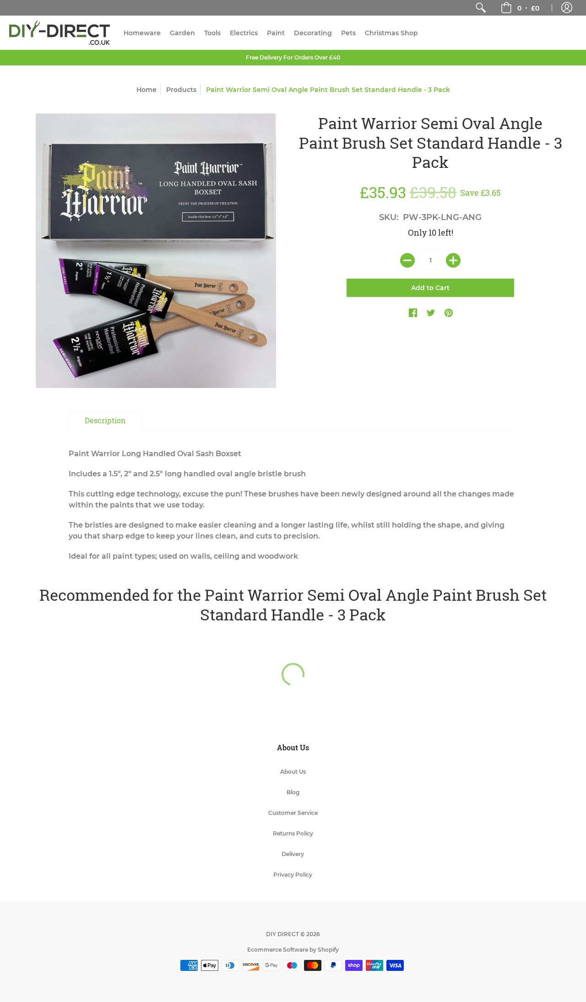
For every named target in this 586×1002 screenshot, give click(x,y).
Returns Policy (293, 833)
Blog (293, 792)
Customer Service (293, 812)
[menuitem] (481, 8)
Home (146, 90)
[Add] (453, 260)
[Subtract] (407, 260)
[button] (520, 8)
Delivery (293, 854)
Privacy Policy (292, 874)
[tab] (105, 420)
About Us (293, 771)
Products (181, 90)
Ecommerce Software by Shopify (293, 949)
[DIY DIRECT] (59, 32)
